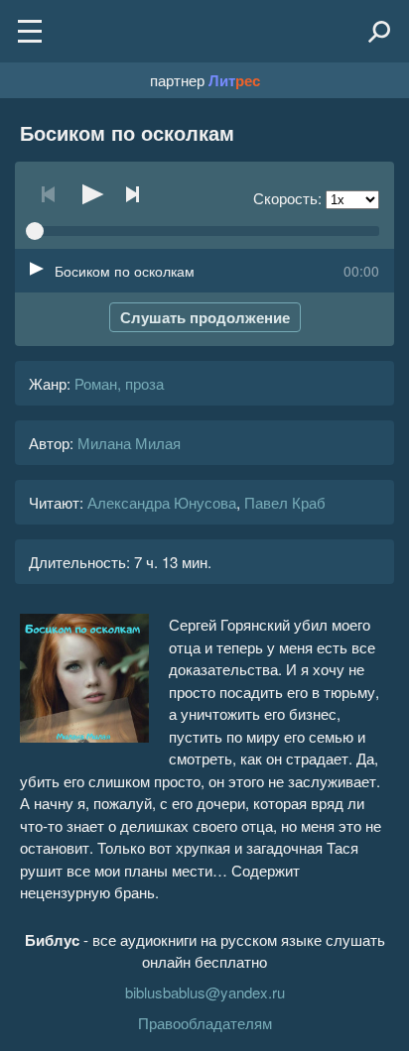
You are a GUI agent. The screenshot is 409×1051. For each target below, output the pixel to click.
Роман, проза (119, 383)
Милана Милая (129, 442)
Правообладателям (205, 1022)
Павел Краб (285, 502)
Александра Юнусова (161, 502)
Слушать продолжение (205, 317)
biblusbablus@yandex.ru (205, 992)
